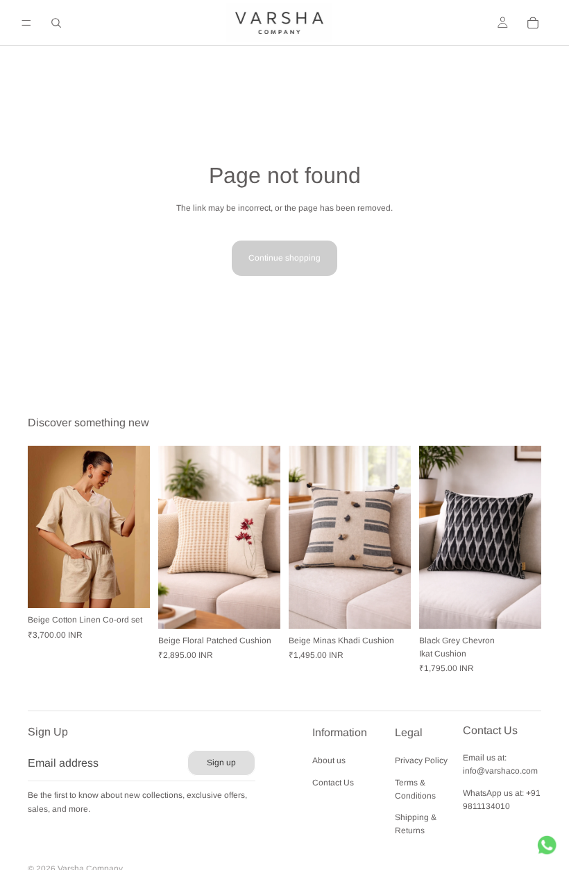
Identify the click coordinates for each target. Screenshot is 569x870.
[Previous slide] (43, 527)
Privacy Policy (421, 761)
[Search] (56, 23)
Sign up (221, 762)
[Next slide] (134, 527)
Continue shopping (284, 258)
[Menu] (26, 23)
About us (329, 761)
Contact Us (333, 783)
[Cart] (533, 23)
